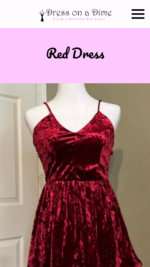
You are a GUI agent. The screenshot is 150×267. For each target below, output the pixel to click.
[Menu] (138, 14)
